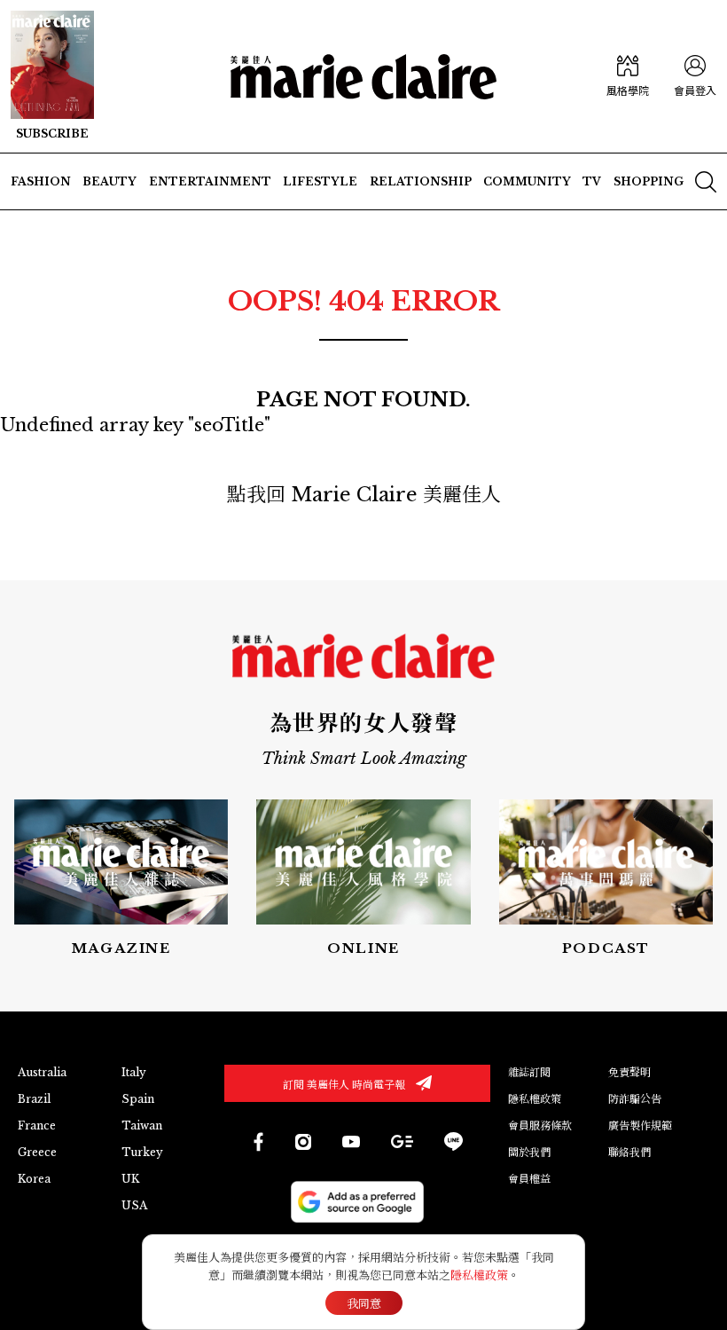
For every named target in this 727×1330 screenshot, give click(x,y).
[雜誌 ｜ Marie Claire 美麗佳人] (52, 76)
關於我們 (529, 1152)
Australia (42, 1072)
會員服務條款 (540, 1125)
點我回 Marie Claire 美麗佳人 (364, 495)
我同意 (364, 1303)
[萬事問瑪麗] (606, 878)
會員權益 (529, 1178)
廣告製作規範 (640, 1125)
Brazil (34, 1099)
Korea (34, 1178)
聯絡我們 (629, 1152)
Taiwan (141, 1125)
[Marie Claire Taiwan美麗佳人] (351, 1141)
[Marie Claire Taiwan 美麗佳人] (303, 1141)
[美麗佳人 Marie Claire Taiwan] (257, 1141)
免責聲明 (629, 1072)
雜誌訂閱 (529, 1072)
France (37, 1125)
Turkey (142, 1152)
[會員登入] (695, 76)
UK (130, 1178)
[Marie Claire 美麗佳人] (363, 76)
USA (134, 1205)
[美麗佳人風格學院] (627, 76)
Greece (37, 1152)
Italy (133, 1072)
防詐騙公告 (634, 1099)
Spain (137, 1099)
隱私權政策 (534, 1099)
